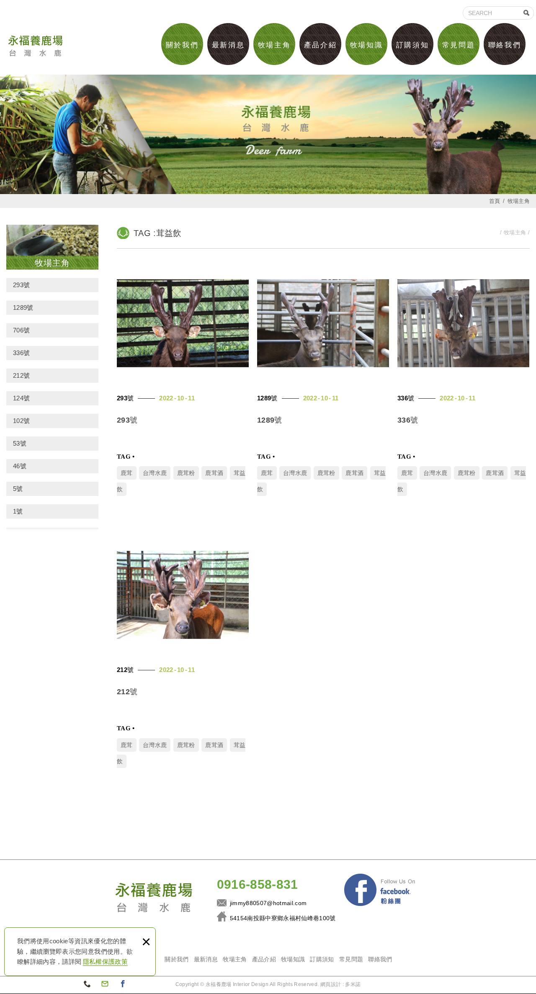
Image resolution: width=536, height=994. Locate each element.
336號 (21, 352)
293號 (21, 284)
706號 (21, 330)
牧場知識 (366, 45)
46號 (19, 466)
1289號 (23, 307)
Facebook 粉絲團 (380, 891)
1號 (18, 511)
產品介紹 (320, 45)
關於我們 (182, 45)
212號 (21, 375)
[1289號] (323, 379)
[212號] (183, 651)
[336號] (463, 379)
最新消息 (228, 45)
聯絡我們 (504, 45)
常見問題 (458, 45)
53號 (19, 443)
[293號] (183, 379)
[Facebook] (123, 984)
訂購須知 (412, 45)
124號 (21, 398)
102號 (21, 420)
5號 (18, 488)
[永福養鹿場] (35, 46)
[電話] (87, 984)
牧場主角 (274, 45)
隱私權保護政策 (105, 961)
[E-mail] (105, 984)
